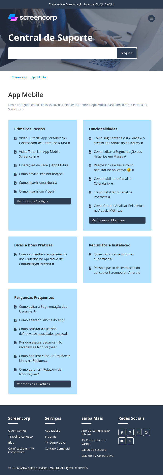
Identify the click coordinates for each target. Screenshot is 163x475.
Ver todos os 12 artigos (108, 220)
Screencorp (19, 77)
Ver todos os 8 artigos (32, 201)
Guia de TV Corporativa (97, 455)
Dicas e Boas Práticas (33, 245)
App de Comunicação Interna (96, 432)
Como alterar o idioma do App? (42, 320)
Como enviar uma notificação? (41, 174)
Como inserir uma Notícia (38, 182)
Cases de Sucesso (94, 450)
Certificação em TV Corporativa (21, 450)
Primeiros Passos (29, 129)
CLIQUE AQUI (104, 4)
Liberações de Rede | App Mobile (43, 165)
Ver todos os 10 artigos (33, 384)
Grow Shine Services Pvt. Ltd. (40, 468)
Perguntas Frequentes (34, 297)
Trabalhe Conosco (20, 436)
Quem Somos (17, 430)
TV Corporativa (55, 442)
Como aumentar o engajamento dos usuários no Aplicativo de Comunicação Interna (43, 259)
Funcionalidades (103, 129)
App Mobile (38, 77)
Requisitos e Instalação (109, 245)
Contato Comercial (57, 448)
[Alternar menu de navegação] (151, 18)
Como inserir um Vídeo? (36, 191)
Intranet (50, 436)
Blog (11, 442)
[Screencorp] (32, 20)
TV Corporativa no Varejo (94, 442)
